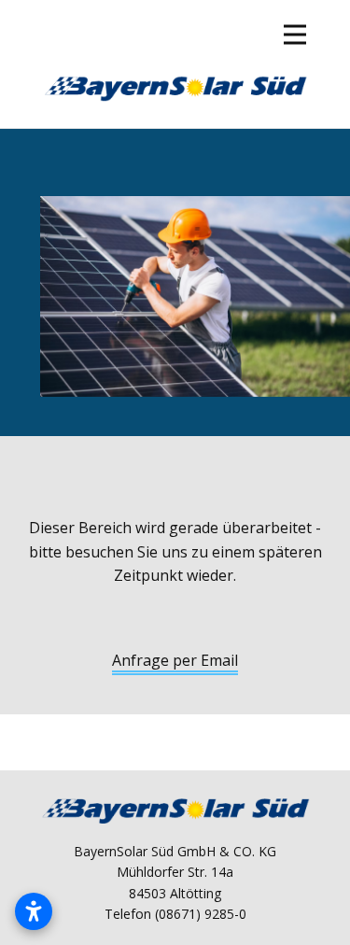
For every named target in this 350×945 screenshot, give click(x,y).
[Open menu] (295, 34)
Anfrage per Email (175, 660)
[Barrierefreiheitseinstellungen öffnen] (33, 911)
